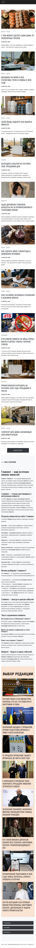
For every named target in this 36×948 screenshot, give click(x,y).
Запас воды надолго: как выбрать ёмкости (16, 123)
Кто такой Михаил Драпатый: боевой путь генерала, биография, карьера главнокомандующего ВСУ (17, 843)
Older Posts (18, 450)
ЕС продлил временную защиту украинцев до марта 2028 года (17, 757)
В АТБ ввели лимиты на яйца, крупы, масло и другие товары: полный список (17, 341)
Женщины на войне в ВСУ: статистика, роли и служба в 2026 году (16, 80)
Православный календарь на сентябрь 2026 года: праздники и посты (16, 388)
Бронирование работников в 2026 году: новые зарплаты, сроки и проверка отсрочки (17, 876)
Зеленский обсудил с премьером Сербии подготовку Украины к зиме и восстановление (17, 730)
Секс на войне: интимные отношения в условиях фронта (18, 296)
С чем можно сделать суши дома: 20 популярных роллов (17, 37)
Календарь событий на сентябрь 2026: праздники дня (16, 165)
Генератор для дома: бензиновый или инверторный (16, 433)
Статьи (8, 31)
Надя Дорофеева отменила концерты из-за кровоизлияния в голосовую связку (16, 207)
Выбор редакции (18, 674)
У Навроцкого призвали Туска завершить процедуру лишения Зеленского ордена (17, 783)
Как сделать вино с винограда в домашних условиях (15, 252)
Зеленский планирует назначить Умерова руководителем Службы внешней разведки (17, 812)
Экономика (4, 335)
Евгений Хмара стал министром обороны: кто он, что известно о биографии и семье (17, 701)
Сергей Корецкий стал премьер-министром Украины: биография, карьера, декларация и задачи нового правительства (17, 906)
